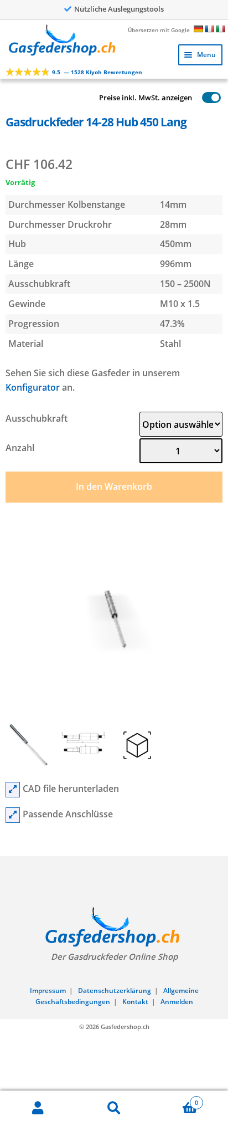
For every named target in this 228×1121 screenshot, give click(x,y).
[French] (209, 28)
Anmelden (176, 1001)
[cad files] (13, 789)
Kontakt (135, 1001)
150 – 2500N (185, 284)
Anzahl (20, 448)
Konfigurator (33, 387)
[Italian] (220, 28)
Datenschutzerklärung (114, 990)
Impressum (48, 990)
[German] (198, 28)
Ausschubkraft (37, 418)
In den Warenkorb (114, 486)
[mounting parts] (13, 815)
